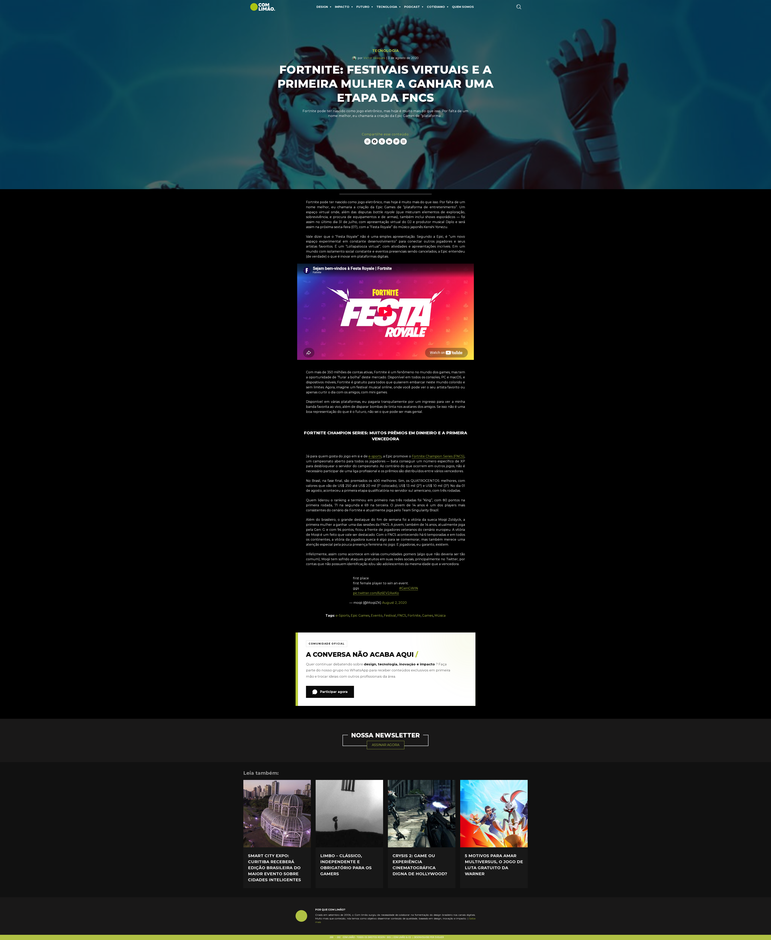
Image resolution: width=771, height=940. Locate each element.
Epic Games (360, 615)
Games (427, 615)
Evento (376, 615)
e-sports (374, 456)
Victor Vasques (374, 58)
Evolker (439, 937)
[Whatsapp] (367, 141)
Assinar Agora (385, 745)
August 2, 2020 (394, 603)
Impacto (342, 7)
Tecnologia (386, 7)
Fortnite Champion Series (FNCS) (438, 456)
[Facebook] (374, 141)
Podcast (412, 7)
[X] (382, 141)
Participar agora (334, 692)
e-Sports (342, 615)
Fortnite (414, 615)
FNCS (401, 615)
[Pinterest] (396, 141)
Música (440, 615)
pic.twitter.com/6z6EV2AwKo (376, 593)
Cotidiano (436, 7)
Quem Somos (463, 7)
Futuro (362, 7)
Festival (390, 615)
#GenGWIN (408, 588)
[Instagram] (403, 141)
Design (322, 7)
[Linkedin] (389, 141)
